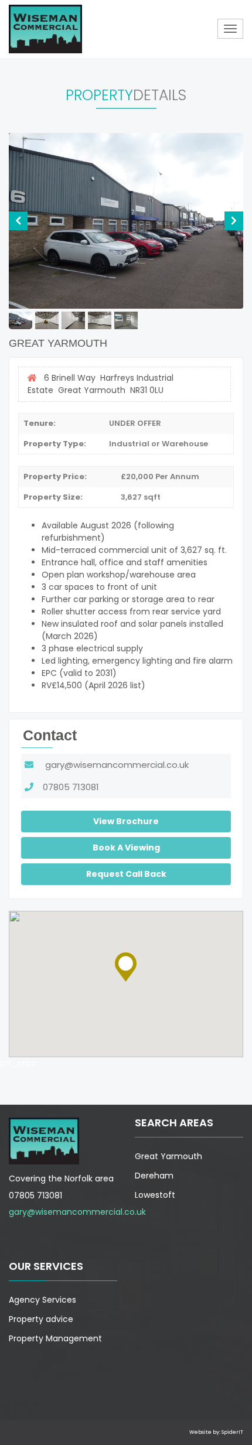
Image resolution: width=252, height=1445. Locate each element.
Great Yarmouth (168, 1156)
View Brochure (126, 821)
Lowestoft (155, 1195)
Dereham (154, 1175)
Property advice (41, 1319)
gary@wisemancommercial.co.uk (111, 765)
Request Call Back (126, 874)
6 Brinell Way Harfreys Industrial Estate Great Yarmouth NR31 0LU (100, 384)
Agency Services (42, 1300)
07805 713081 (66, 787)
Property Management (55, 1338)
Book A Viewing (126, 847)
